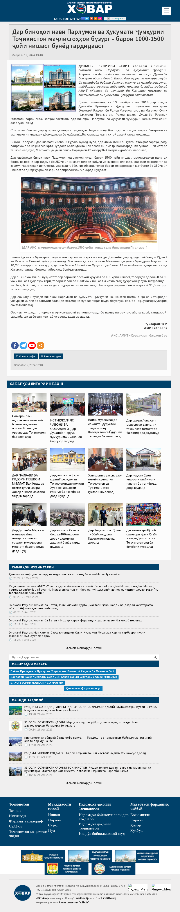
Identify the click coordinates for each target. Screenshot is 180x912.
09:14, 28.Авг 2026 (38, 729)
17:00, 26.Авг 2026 (38, 745)
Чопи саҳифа (25, 356)
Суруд (53, 825)
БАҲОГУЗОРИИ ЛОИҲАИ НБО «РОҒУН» (37, 682)
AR (72, 19)
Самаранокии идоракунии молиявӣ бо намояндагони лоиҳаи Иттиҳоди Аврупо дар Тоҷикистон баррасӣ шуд (29, 426)
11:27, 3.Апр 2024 (22, 639)
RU (60, 19)
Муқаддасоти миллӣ (59, 806)
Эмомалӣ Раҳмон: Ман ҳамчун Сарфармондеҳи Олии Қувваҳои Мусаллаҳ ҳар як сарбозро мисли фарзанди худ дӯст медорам (77, 634)
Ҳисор (135, 825)
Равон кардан (51, 356)
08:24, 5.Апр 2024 (22, 612)
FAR (78, 19)
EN (66, 19)
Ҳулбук (136, 831)
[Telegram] (23, 345)
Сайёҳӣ (15, 826)
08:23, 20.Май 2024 (23, 597)
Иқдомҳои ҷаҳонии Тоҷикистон (95, 806)
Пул (51, 831)
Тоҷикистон (19, 804)
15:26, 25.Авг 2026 (38, 774)
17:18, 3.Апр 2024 (22, 624)
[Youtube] (32, 345)
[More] (40, 345)
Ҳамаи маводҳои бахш (84, 648)
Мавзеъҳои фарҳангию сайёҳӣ (149, 806)
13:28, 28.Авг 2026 (38, 714)
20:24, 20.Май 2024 (23, 578)
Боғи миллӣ (140, 815)
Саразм (136, 820)
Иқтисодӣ (17, 816)
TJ (55, 19)
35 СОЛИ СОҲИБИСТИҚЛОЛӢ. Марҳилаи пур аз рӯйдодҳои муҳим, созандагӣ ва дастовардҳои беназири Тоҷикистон (81, 723)
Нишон (54, 815)
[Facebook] (15, 345)
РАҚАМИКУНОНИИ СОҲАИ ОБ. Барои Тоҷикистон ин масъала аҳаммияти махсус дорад (85, 753)
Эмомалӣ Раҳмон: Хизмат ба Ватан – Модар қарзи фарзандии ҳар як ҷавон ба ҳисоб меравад (75, 620)
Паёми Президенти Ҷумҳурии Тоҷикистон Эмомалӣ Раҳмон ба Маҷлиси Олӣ (62, 671)
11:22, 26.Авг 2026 (38, 757)
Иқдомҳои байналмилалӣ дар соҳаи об (104, 817)
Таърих (15, 811)
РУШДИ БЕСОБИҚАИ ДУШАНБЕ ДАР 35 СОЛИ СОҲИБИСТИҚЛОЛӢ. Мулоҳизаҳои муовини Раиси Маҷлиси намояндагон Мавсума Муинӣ (91, 708)
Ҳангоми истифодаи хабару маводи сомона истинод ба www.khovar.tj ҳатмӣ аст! (66, 574)
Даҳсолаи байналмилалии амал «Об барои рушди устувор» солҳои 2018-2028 (64, 677)
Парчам (54, 820)
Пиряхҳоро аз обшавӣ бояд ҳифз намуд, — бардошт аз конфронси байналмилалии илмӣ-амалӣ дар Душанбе (88, 739)
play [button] (108, 18)
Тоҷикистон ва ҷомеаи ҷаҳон (28, 834)
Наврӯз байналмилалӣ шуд (102, 834)
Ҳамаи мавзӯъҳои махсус (83, 688)
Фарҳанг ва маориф (26, 821)
